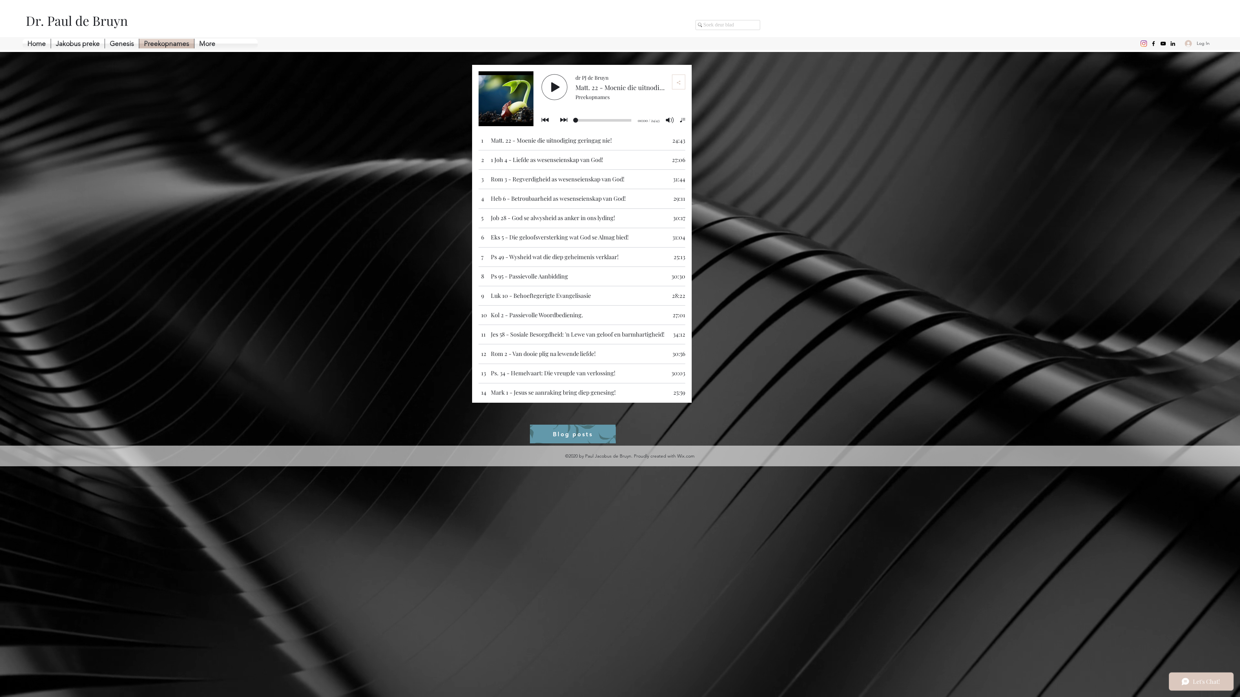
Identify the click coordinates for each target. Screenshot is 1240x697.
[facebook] (1153, 43)
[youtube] (1163, 43)
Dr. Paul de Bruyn (77, 20)
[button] (122, 43)
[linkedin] (1173, 43)
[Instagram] (1144, 43)
